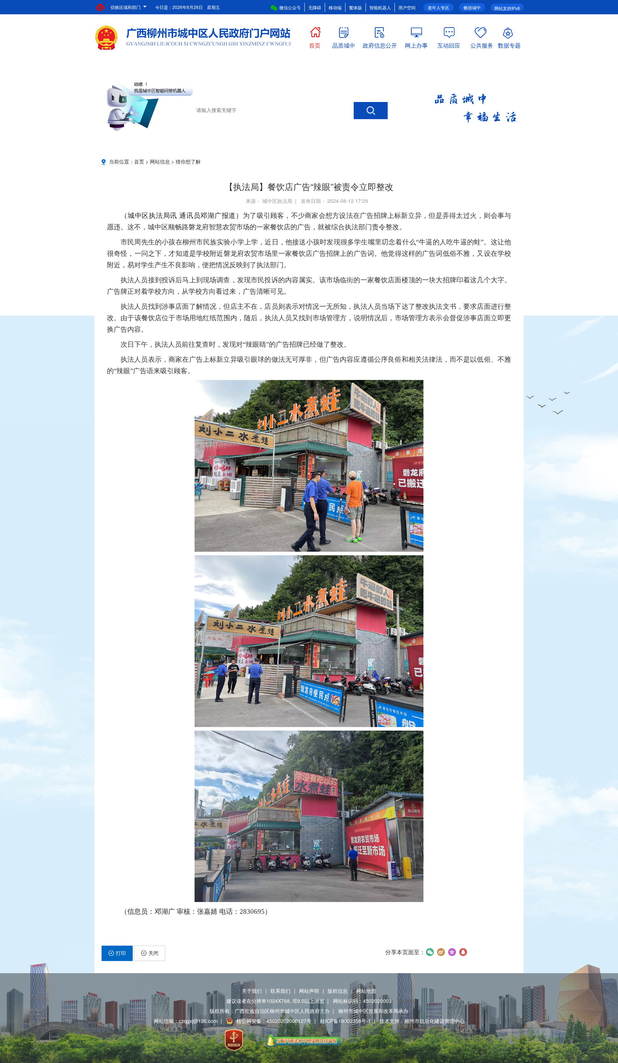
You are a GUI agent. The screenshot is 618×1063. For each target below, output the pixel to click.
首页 (314, 44)
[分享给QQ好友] (462, 952)
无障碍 (314, 7)
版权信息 (338, 990)
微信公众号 (290, 7)
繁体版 (355, 7)
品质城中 (343, 44)
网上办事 (416, 44)
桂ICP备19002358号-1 (345, 1020)
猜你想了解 (188, 161)
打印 (121, 952)
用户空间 (407, 7)
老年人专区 (438, 7)
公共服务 (481, 44)
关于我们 (252, 990)
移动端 (335, 7)
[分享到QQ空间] (451, 952)
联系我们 (280, 990)
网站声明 (309, 990)
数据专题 (509, 44)
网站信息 (160, 161)
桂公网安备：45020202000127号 (274, 1020)
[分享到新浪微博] (440, 952)
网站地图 (366, 990)
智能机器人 (380, 7)
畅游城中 (472, 7)
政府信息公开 (380, 44)
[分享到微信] (429, 952)
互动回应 (448, 44)
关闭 (153, 952)
